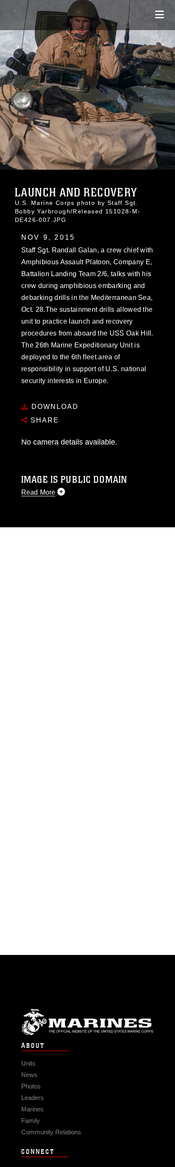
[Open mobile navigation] (159, 14)
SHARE (43, 420)
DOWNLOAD (54, 406)
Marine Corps (87, 1022)
